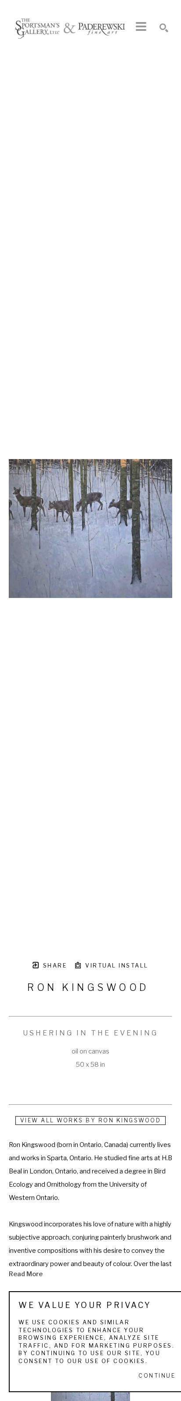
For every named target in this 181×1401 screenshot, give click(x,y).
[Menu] (141, 26)
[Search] (163, 27)
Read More (26, 1274)
